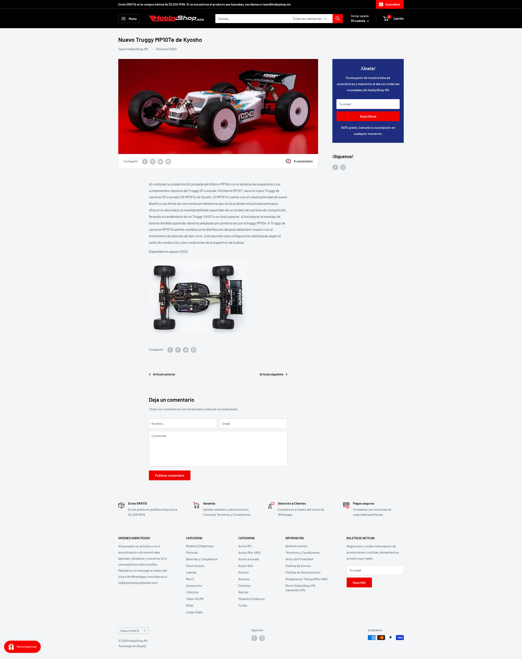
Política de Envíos (298, 566)
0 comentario (303, 161)
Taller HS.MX (195, 599)
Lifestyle (192, 592)
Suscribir (359, 582)
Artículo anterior (164, 374)
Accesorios (194, 585)
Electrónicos (195, 566)
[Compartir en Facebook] (145, 161)
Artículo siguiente (271, 374)
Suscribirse (368, 116)
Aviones (244, 579)
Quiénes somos (296, 546)
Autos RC (245, 546)
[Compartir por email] (168, 161)
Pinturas (192, 552)
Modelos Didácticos (200, 546)
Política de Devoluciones (303, 572)
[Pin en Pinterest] (153, 161)
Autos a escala (248, 559)
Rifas (189, 605)
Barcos (243, 592)
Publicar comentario (169, 475)
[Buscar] (338, 18)
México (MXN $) (130, 630)
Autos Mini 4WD (249, 552)
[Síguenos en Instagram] (343, 167)
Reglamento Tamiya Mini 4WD (306, 579)
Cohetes (244, 585)
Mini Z (190, 579)
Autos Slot (245, 566)
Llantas (191, 572)
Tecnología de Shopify (132, 646)
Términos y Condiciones (302, 552)
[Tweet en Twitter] (160, 161)
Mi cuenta (358, 21)
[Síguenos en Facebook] (335, 167)
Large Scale (194, 612)
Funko (242, 605)
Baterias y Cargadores (202, 559)
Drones (243, 572)
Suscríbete (393, 4)
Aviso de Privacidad (299, 559)
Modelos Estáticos (251, 599)
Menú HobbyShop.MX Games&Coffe (300, 588)
